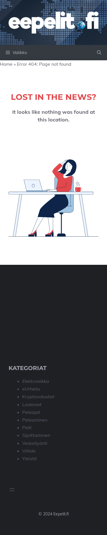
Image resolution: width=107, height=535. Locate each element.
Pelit (27, 427)
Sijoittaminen (36, 435)
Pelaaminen (34, 420)
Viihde (29, 451)
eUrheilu (31, 389)
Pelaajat (31, 412)
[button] (99, 52)
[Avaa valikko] (12, 489)
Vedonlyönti (34, 443)
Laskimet (32, 404)
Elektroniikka (35, 381)
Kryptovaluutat (38, 396)
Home (6, 64)
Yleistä (29, 458)
